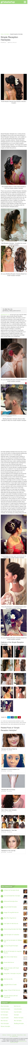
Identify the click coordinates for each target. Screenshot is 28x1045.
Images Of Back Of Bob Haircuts (12, 990)
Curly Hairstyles (18, 1009)
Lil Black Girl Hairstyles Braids (11, 890)
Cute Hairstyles (4, 1012)
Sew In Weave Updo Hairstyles (9, 810)
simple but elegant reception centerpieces (12, 721)
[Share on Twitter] (8, 717)
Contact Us (9, 1035)
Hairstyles (4, 42)
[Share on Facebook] (12, 717)
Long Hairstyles (5, 1017)
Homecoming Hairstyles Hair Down (13, 929)
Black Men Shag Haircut (10, 918)
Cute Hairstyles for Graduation (11, 934)
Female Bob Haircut (9, 962)
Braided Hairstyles (5, 1009)
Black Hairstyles (5, 1006)
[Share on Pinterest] (19, 717)
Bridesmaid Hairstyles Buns (11, 901)
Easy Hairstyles (18, 1012)
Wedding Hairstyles (19, 1023)
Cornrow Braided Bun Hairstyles (12, 895)
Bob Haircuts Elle (8, 979)
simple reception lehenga (13, 722)
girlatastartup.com (5, 314)
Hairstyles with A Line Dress (8, 789)
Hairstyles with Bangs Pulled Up (9, 749)
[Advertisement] (14, 19)
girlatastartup (8, 1)
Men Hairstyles (18, 1020)
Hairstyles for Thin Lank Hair (8, 850)
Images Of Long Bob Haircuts (11, 912)
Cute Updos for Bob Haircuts (11, 923)
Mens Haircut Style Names (10, 957)
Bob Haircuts (17, 1006)
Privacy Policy (15, 1036)
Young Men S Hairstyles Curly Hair (12, 973)
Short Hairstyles (5, 1023)
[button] (25, 2)
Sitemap (4, 1035)
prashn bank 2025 (14, 1042)
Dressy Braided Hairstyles (10, 907)
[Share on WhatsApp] (15, 717)
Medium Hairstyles (18, 1017)
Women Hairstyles (5, 1026)
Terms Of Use (20, 1035)
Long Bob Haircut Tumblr (10, 984)
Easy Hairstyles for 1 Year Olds (9, 830)
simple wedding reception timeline (18, 724)
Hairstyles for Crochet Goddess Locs (10, 769)
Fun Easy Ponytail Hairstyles (11, 945)
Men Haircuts (4, 1020)
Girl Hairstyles (4, 1015)
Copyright (14, 1035)
